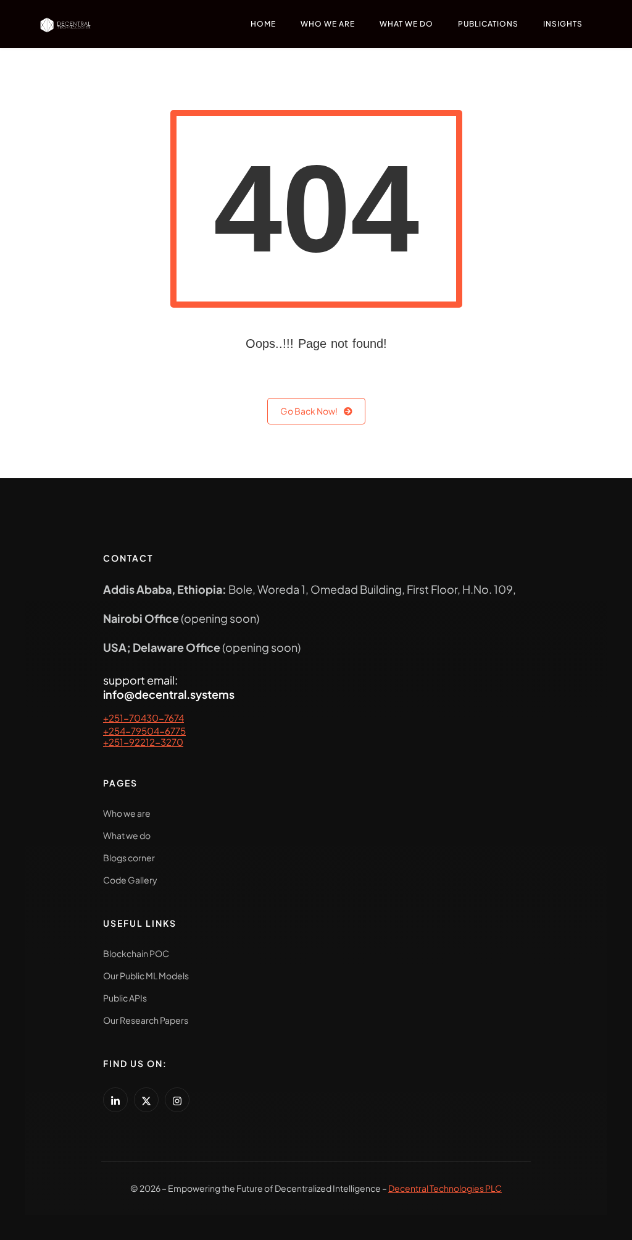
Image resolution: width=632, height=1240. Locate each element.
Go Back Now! (309, 410)
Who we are (328, 23)
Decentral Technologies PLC (445, 1188)
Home (263, 23)
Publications (488, 23)
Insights (563, 23)
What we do (406, 23)
